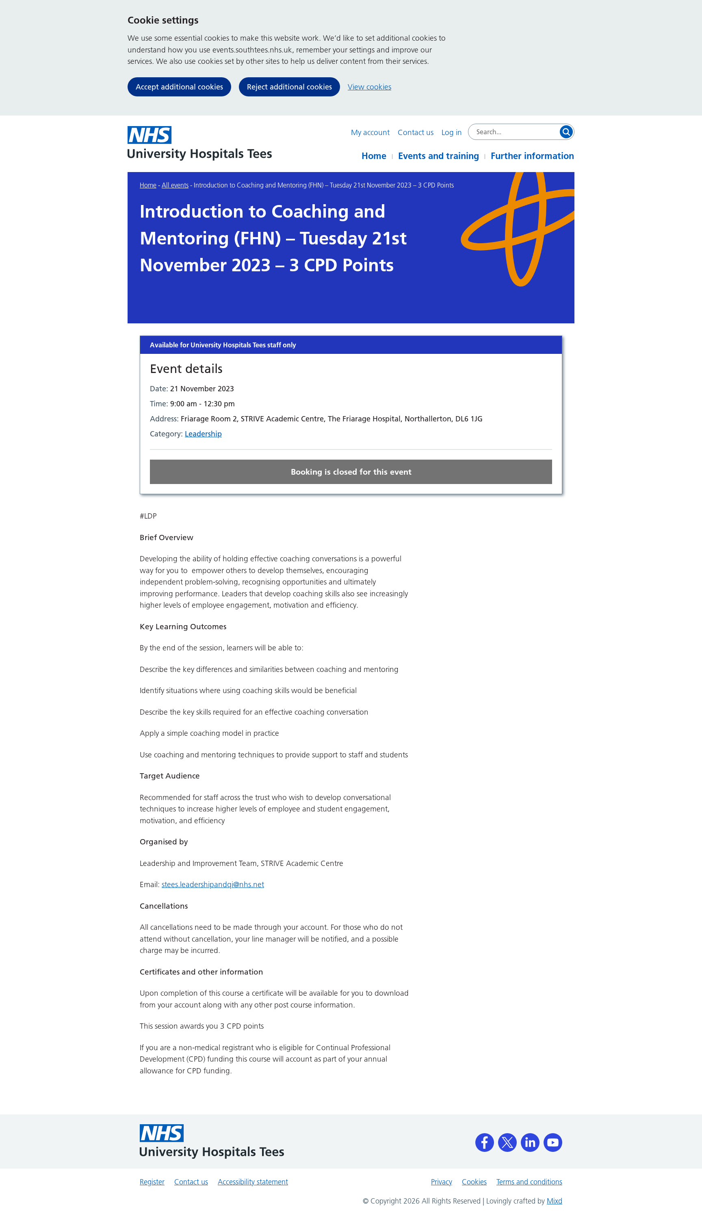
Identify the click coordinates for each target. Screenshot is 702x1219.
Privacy (441, 1182)
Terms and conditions (529, 1182)
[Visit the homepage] (200, 143)
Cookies (474, 1182)
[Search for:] (521, 132)
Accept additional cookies (179, 87)
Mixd (554, 1201)
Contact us (415, 132)
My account (370, 132)
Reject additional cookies (289, 87)
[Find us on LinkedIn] (530, 1139)
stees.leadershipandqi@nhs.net (213, 884)
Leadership (203, 433)
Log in (452, 132)
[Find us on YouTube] (553, 1139)
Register (152, 1182)
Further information (532, 155)
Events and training (438, 155)
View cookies (369, 87)
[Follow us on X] (507, 1139)
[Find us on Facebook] (484, 1139)
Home (374, 155)
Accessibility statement (253, 1182)
